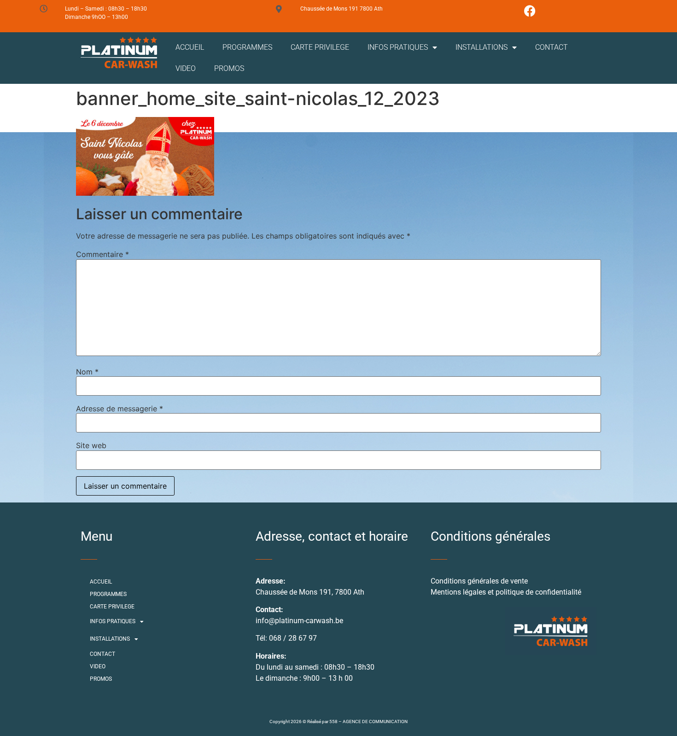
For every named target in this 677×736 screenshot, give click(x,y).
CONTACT (551, 47)
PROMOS (229, 68)
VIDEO (185, 68)
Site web (91, 445)
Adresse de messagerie (119, 408)
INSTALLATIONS (481, 47)
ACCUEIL (189, 47)
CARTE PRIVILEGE (320, 47)
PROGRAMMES (247, 47)
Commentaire (102, 254)
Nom (87, 371)
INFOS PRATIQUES (398, 47)
